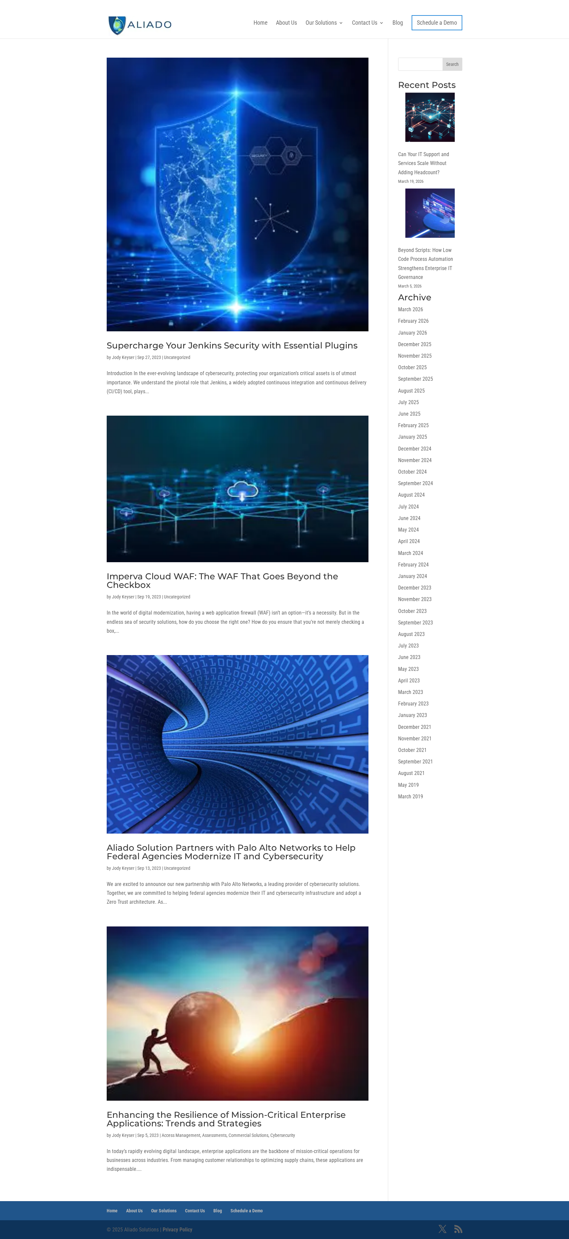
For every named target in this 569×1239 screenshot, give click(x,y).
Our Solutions (321, 22)
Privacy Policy (177, 1229)
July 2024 (408, 507)
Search (452, 64)
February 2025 (413, 425)
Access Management (181, 1135)
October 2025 (412, 367)
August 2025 (411, 391)
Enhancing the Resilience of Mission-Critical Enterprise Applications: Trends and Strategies (226, 1119)
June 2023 (409, 657)
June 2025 (409, 414)
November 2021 (415, 738)
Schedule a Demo (437, 22)
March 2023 (410, 692)
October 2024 (412, 472)
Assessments (214, 1135)
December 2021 (414, 727)
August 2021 (411, 773)
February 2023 (413, 704)
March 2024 (410, 553)
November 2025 (415, 356)
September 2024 (415, 483)
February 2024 (413, 565)
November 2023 (415, 599)
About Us (286, 22)
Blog (398, 22)
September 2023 (415, 623)
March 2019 (410, 796)
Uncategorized (177, 357)
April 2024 (409, 541)
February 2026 (413, 321)
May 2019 (408, 785)
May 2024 (408, 530)
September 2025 (415, 379)
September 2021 (415, 761)
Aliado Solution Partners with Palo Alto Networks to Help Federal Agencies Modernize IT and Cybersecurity (231, 852)
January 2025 (412, 437)
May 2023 (408, 669)
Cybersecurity (282, 1135)
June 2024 (409, 518)
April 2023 (409, 680)
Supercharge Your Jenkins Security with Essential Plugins (232, 345)
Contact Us (364, 22)
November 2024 (415, 460)
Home (260, 22)
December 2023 (414, 588)
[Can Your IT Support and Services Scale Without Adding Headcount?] (430, 119)
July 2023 (408, 646)
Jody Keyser (123, 357)
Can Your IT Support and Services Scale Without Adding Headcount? (423, 163)
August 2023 (411, 634)
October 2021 (412, 750)
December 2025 (414, 344)
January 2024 (412, 576)
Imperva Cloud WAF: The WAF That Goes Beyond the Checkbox (222, 580)
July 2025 (408, 402)
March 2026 (410, 309)
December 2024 (414, 449)
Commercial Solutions (248, 1135)
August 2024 (411, 495)
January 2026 (412, 333)
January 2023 (412, 715)
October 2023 (412, 611)
